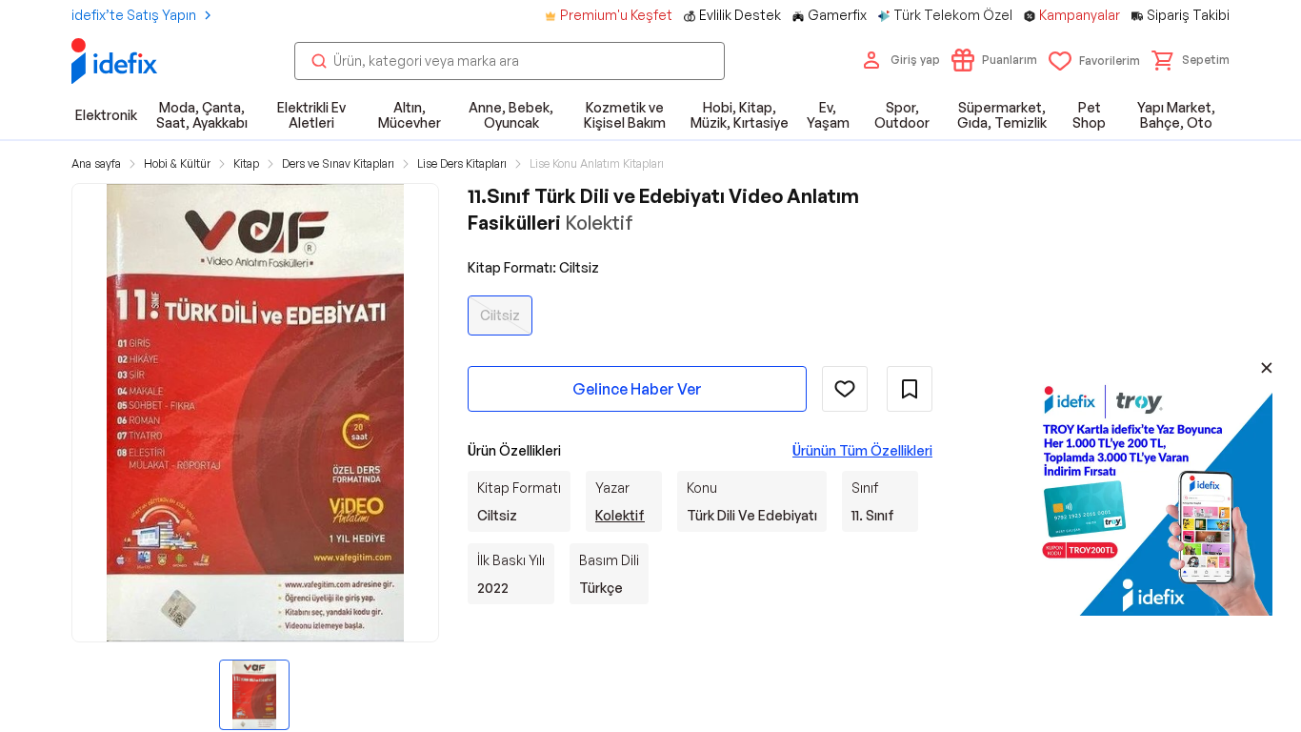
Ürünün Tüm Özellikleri (862, 450)
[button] (1190, 60)
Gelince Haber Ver (637, 388)
